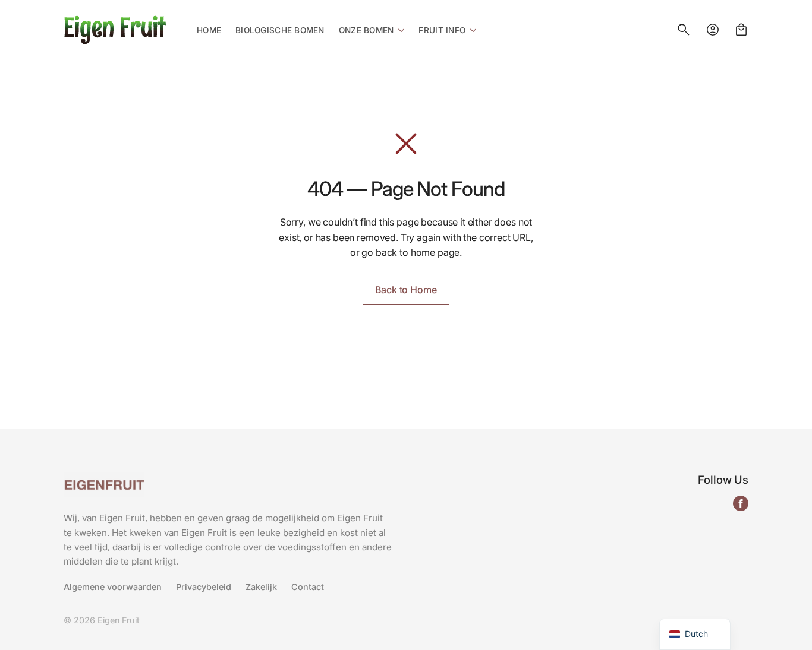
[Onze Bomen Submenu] (399, 30)
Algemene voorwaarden (113, 587)
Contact (307, 587)
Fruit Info (441, 30)
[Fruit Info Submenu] (470, 30)
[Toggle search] (683, 29)
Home (209, 30)
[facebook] (740, 503)
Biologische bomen (280, 30)
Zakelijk (261, 587)
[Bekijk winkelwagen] (741, 30)
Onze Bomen (366, 30)
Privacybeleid (203, 587)
